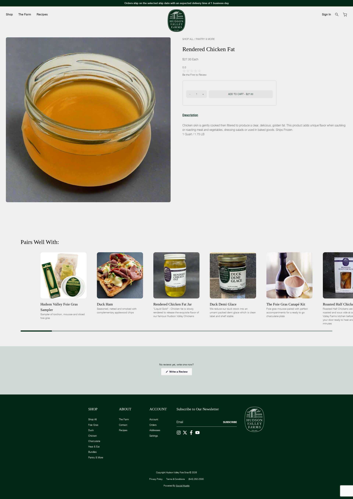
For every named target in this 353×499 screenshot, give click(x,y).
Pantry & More (205, 39)
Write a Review (180, 372)
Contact (123, 424)
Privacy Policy (156, 479)
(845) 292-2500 (196, 479)
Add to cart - (240, 93)
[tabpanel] (264, 129)
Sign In (326, 14)
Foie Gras (93, 424)
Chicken (92, 435)
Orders (152, 424)
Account (153, 419)
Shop (9, 14)
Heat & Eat (94, 446)
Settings (153, 435)
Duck (91, 430)
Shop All (188, 39)
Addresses (154, 430)
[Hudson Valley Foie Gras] (176, 20)
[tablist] (190, 115)
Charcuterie (94, 441)
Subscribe (230, 422)
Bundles (92, 451)
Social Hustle (183, 485)
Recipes (42, 14)
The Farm (24, 14)
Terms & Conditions (175, 479)
